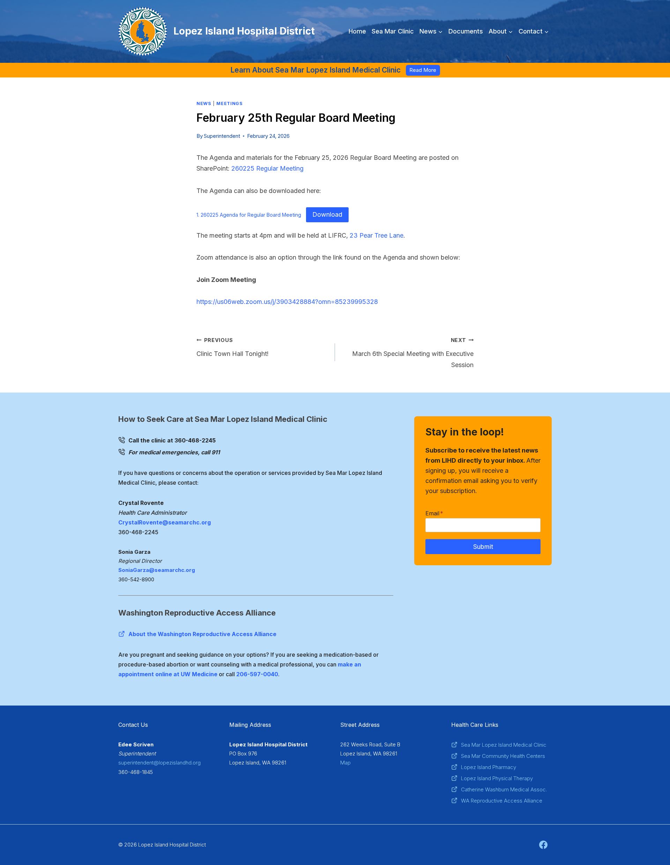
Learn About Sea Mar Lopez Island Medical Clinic (315, 70)
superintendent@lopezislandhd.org (159, 762)
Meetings (229, 103)
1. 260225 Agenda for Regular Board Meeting (248, 215)
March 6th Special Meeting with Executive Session (413, 352)
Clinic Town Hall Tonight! (232, 347)
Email (434, 513)
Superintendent (222, 136)
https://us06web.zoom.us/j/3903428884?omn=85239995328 (287, 301)
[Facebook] (543, 844)
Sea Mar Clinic (393, 31)
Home (357, 31)
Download (327, 214)
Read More (422, 70)
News (203, 103)
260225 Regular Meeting (267, 168)
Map (345, 762)
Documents (465, 31)
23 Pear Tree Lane (376, 235)
